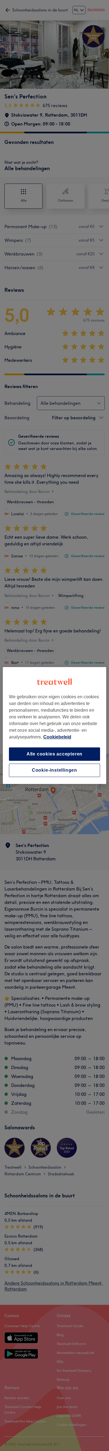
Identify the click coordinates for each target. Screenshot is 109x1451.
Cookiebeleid (57, 737)
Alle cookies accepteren (54, 754)
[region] (54, 725)
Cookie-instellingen (54, 770)
